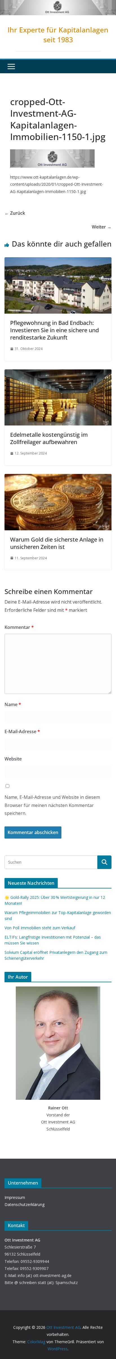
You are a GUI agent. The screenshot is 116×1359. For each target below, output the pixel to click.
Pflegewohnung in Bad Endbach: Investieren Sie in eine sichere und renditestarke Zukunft (54, 330)
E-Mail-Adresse (22, 731)
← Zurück (15, 213)
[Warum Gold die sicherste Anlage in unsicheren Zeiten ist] (58, 478)
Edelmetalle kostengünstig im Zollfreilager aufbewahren (49, 438)
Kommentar (19, 627)
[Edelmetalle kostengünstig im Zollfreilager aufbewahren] (58, 373)
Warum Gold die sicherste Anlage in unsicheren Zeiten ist (56, 543)
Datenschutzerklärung (24, 1204)
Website (13, 759)
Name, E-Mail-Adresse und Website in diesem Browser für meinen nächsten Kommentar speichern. (52, 805)
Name (13, 704)
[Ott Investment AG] (58, 4)
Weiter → (101, 227)
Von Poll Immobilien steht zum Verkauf (40, 927)
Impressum (15, 1197)
